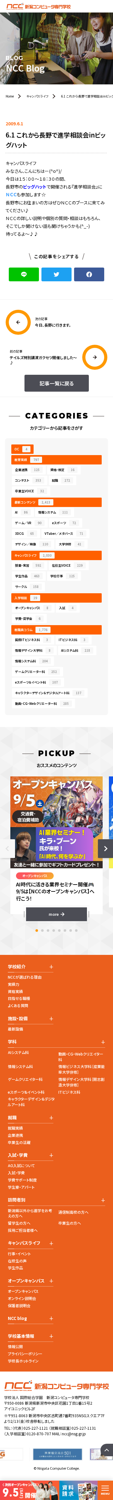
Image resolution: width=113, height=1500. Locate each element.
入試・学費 (16, 1172)
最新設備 (15, 1028)
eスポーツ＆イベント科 (36, 682)
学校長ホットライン (23, 1360)
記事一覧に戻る (57, 383)
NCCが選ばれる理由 (24, 977)
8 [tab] (76, 930)
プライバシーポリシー (25, 1353)
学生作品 (27, 576)
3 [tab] (48, 930)
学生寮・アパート (21, 1187)
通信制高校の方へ (73, 1212)
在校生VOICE (67, 565)
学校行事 (62, 576)
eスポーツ (64, 522)
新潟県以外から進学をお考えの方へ (30, 1213)
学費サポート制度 (22, 1179)
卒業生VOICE (29, 491)
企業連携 (27, 469)
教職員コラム (30, 629)
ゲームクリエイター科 (25, 1079)
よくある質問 (18, 1005)
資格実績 (15, 991)
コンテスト (28, 480)
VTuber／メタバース (64, 533)
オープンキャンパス (31, 607)
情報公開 (15, 1346)
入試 (66, 607)
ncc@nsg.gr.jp (74, 1433)
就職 (61, 480)
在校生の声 (17, 1260)
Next (105, 848)
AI (21, 512)
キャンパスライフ (32, 555)
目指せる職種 (19, 998)
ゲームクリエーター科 (36, 671)
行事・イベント (19, 1253)
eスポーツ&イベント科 (26, 1092)
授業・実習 (28, 565)
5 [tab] (59, 930)
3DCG (24, 533)
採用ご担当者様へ (23, 1230)
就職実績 (15, 1128)
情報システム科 (31, 661)
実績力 (13, 984)
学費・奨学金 (27, 618)
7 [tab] (70, 930)
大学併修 (70, 544)
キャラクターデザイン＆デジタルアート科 (48, 692)
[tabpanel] (56, 848)
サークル (27, 586)
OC (20, 449)
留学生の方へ (19, 1223)
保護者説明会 (19, 1305)
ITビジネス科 (72, 639)
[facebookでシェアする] (89, 274)
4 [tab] (53, 930)
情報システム (53, 512)
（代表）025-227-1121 (30, 1428)
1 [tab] (36, 930)
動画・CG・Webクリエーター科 (42, 703)
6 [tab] (65, 930)
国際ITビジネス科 (31, 639)
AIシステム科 (75, 650)
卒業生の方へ (69, 1223)
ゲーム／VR (28, 522)
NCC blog (17, 1318)
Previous (7, 848)
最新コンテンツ (32, 502)
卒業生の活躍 (19, 1142)
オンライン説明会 (22, 1298)
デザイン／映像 (31, 544)
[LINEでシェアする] (24, 274)
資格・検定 (62, 469)
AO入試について (21, 1165)
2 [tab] (42, 930)
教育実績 (26, 459)
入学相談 (25, 597)
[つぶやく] (56, 274)
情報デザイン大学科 (33, 650)
